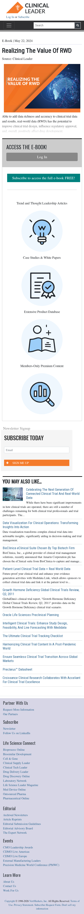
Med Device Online (14, 789)
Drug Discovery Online (16, 776)
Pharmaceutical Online (16, 798)
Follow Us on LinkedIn (16, 733)
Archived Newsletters (15, 815)
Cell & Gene (10, 759)
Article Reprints (12, 819)
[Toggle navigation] (9, 25)
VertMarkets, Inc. (38, 901)
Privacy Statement (23, 905)
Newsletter (9, 728)
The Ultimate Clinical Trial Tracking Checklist (33, 636)
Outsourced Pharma (14, 794)
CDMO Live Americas (16, 852)
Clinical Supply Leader (16, 763)
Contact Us (9, 886)
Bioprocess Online (14, 750)
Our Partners (10, 714)
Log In (10, 17)
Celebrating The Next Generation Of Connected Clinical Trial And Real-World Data (53, 493)
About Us (8, 882)
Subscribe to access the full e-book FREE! (43, 177)
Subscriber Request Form (47, 905)
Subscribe (23, 17)
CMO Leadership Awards (18, 847)
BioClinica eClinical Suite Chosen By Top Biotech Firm (39, 548)
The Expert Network (15, 832)
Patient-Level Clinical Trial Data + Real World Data (36, 569)
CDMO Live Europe (15, 856)
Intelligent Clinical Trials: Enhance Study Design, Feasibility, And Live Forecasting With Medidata (35, 625)
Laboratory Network (15, 781)
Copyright (10, 901)
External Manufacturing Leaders (22, 860)
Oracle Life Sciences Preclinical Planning (31, 615)
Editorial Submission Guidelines (22, 824)
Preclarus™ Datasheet (17, 669)
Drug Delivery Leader (15, 772)
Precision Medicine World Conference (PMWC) (31, 865)
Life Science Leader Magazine (20, 785)
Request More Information (18, 709)
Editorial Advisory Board (18, 828)
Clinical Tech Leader (15, 767)
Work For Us (11, 890)
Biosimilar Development (17, 754)
